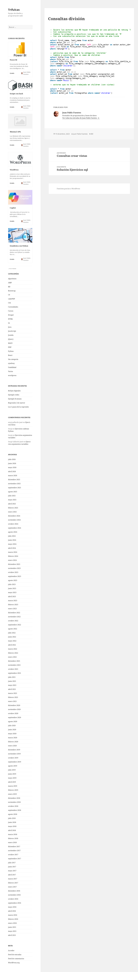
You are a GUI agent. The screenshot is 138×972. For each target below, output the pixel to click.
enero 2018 (12, 842)
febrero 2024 (13, 556)
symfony (11, 363)
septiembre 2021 (14, 673)
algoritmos (12, 279)
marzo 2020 (12, 738)
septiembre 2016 (14, 903)
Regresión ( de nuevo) (16, 403)
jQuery (10, 339)
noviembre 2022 (14, 617)
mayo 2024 (12, 544)
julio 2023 (12, 584)
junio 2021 (12, 681)
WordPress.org (14, 963)
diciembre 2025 (14, 479)
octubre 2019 (13, 758)
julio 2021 (12, 677)
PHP (9, 347)
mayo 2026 (12, 467)
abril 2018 (12, 830)
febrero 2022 (13, 653)
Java (9, 327)
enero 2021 (12, 701)
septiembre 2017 (14, 858)
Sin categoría (13, 359)
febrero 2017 (13, 883)
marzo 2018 (12, 834)
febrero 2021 (13, 697)
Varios (10, 371)
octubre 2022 (13, 621)
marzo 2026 (12, 475)
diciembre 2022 (14, 613)
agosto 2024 (12, 532)
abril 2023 (12, 596)
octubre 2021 (13, 669)
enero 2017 (12, 887)
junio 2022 (12, 637)
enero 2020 (12, 746)
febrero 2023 (13, 604)
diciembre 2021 (14, 661)
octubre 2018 (13, 806)
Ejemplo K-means (15, 399)
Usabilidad (12, 367)
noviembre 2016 (14, 895)
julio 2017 (12, 863)
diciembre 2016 (14, 891)
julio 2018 (12, 818)
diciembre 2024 (14, 516)
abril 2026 (12, 471)
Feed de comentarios (16, 958)
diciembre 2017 (14, 846)
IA (9, 323)
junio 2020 (12, 729)
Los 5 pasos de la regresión (18, 407)
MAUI (10, 343)
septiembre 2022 (14, 625)
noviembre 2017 (14, 850)
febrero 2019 (13, 790)
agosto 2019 (12, 766)
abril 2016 (12, 911)
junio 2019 (12, 774)
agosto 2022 (12, 629)
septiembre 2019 (14, 762)
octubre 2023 (13, 572)
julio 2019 (12, 770)
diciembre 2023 (14, 564)
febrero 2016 (13, 919)
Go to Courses (12, 268)
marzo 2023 (12, 600)
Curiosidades (13, 307)
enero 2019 (12, 794)
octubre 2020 (13, 713)
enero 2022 (12, 657)
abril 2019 (12, 782)
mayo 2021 (12, 685)
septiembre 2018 (14, 810)
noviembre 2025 (14, 483)
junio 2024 (12, 540)
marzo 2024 (12, 552)
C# (9, 295)
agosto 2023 (12, 580)
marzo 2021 (12, 693)
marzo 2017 (12, 879)
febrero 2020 (13, 742)
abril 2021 (12, 689)
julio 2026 (12, 459)
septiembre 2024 (14, 528)
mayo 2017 (12, 871)
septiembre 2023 (14, 576)
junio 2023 (12, 588)
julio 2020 (12, 725)
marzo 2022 (12, 649)
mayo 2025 (12, 500)
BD (9, 287)
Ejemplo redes (13, 395)
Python (11, 351)
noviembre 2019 (14, 754)
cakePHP (11, 299)
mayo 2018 (12, 826)
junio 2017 (12, 867)
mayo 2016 (12, 907)
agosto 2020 (12, 721)
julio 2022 (12, 633)
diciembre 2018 (14, 798)
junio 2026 (12, 463)
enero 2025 (12, 512)
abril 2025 (12, 504)
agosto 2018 (12, 814)
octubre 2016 (13, 899)
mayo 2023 (12, 592)
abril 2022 (12, 645)
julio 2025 (12, 496)
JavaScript (12, 331)
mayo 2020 (12, 733)
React (10, 355)
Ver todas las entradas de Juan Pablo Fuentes (79, 118)
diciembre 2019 (14, 750)
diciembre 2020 (14, 705)
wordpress (12, 375)
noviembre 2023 (14, 568)
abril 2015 (12, 935)
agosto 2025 (12, 492)
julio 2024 (12, 536)
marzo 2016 (12, 915)
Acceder (11, 950)
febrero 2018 (13, 838)
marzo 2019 (12, 786)
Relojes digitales (14, 391)
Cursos (10, 311)
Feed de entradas (14, 954)
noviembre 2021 (14, 665)
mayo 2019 (12, 778)
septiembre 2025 (14, 488)
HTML (10, 319)
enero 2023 (12, 608)
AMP (10, 283)
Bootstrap (12, 291)
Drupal (11, 315)
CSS (9, 303)
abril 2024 (12, 548)
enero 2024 (12, 560)
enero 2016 (12, 923)
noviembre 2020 (14, 709)
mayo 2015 (12, 931)
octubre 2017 (13, 854)
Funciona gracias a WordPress (68, 189)
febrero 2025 (13, 508)
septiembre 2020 (14, 717)
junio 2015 (12, 927)
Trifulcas (14, 9)
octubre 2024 (13, 524)
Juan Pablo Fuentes (80, 134)
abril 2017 (12, 875)
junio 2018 (12, 822)
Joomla (10, 335)
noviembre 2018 (14, 802)
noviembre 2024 (14, 520)
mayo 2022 (12, 641)
